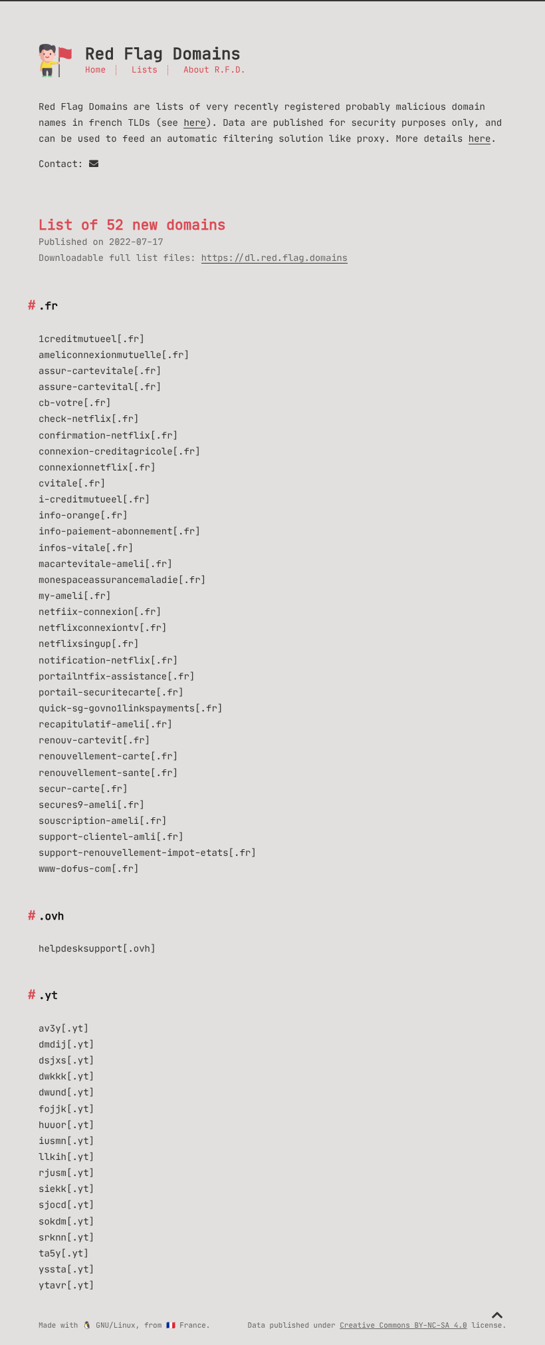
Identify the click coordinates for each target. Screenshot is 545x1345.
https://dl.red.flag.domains (274, 258)
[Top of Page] (497, 1316)
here (194, 122)
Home (95, 70)
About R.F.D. (214, 70)
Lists (145, 70)
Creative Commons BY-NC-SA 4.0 (403, 1325)
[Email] (93, 164)
